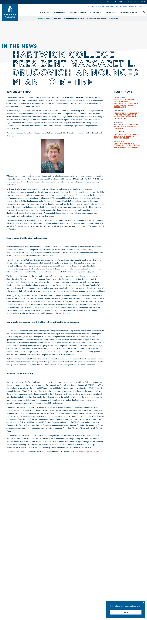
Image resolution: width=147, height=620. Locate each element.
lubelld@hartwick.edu (90, 452)
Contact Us (141, 6)
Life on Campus (78, 12)
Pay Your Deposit (121, 6)
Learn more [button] (136, 606)
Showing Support (129, 12)
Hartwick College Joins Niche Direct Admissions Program (126, 126)
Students (110, 2)
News (48, 18)
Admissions (59, 12)
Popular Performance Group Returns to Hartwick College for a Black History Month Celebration (126, 103)
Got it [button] (125, 612)
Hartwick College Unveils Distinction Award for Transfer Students (127, 136)
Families (130, 2)
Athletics (110, 12)
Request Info (100, 6)
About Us (44, 12)
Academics (95, 12)
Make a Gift (132, 6)
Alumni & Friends (120, 2)
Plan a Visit (90, 6)
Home (40, 18)
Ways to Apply (109, 6)
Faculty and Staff (140, 2)
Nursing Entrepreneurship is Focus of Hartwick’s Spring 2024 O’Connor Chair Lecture (126, 116)
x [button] (143, 603)
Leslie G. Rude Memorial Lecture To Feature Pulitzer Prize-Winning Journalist (127, 145)
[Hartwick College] (10, 12)
